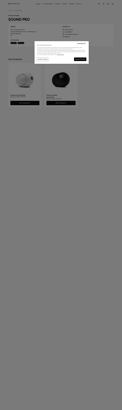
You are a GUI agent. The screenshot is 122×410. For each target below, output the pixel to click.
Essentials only (81, 43)
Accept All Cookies (80, 59)
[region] (61, 52)
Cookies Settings (42, 59)
